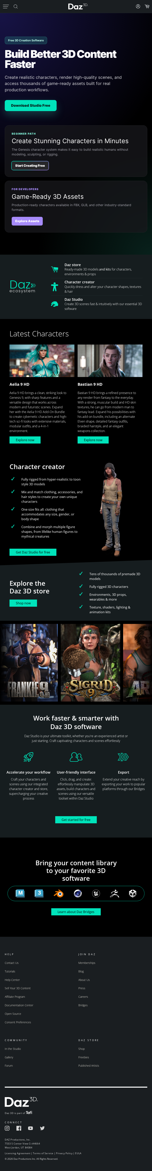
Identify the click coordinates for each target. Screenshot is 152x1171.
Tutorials (10, 971)
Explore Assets (27, 221)
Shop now (23, 603)
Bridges (83, 1005)
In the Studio (13, 1049)
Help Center (12, 980)
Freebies (83, 1057)
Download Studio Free (30, 105)
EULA (78, 1153)
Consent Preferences (18, 1022)
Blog (81, 971)
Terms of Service (43, 1153)
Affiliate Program (15, 997)
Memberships (86, 963)
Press (81, 988)
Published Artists (88, 1065)
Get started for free (76, 820)
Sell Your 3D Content (18, 988)
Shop (81, 1049)
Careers (83, 997)
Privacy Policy (64, 1153)
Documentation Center (19, 1005)
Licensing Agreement (17, 1153)
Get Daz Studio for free (33, 552)
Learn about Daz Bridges (76, 912)
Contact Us (12, 963)
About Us (84, 980)
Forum (9, 1065)
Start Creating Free (30, 166)
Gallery (9, 1057)
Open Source (13, 1014)
